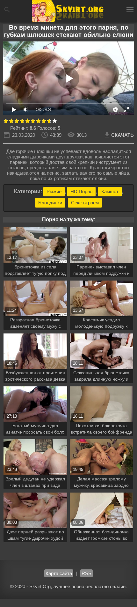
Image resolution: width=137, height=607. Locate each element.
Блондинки (50, 202)
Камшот (110, 191)
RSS (86, 573)
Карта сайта (59, 573)
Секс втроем (85, 202)
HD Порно (81, 191)
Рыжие (54, 191)
